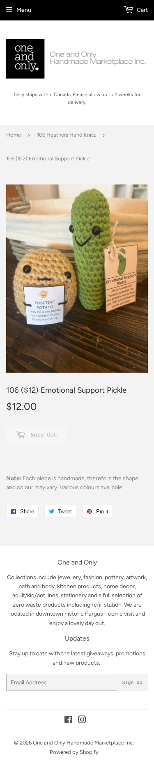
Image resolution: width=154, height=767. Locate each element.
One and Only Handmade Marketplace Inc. (83, 743)
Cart (142, 10)
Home (13, 135)
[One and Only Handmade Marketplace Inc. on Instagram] (82, 721)
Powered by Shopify (74, 752)
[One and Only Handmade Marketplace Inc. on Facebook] (68, 721)
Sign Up (132, 682)
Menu (23, 10)
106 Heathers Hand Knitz (66, 135)
